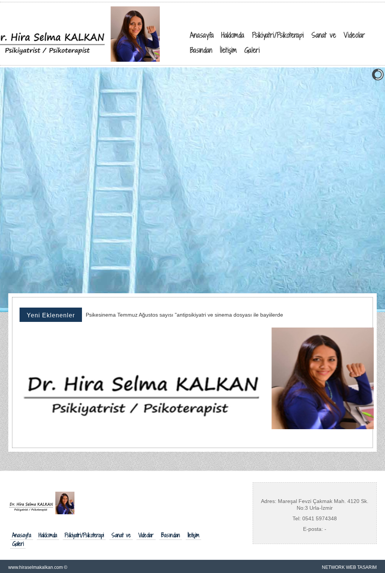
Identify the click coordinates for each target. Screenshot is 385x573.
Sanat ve (121, 535)
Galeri (18, 544)
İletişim (193, 535)
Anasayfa (21, 535)
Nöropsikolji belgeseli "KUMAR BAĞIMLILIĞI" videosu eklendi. (159, 318)
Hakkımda (48, 535)
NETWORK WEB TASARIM (349, 567)
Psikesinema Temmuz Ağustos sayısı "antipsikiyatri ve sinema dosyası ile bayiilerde (184, 311)
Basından (170, 535)
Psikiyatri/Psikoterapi (84, 535)
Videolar (146, 535)
